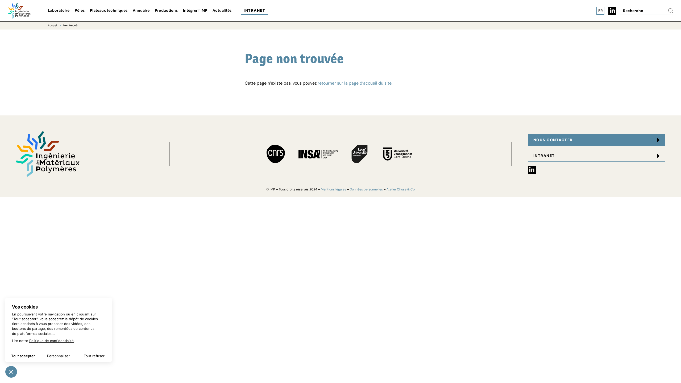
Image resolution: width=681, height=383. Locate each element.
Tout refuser (94, 356)
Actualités (222, 10)
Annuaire (141, 10)
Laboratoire (58, 10)
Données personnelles (366, 189)
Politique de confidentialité (51, 341)
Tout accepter (23, 356)
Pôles (80, 10)
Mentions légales (333, 189)
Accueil (52, 25)
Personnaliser (58, 356)
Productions (166, 10)
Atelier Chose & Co (401, 189)
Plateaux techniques (108, 10)
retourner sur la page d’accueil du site (355, 83)
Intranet (254, 10)
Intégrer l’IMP (195, 10)
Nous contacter (553, 140)
